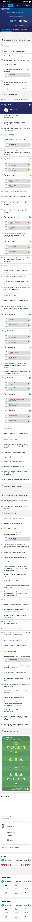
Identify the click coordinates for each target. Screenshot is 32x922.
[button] (27, 5)
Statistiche (24, 29)
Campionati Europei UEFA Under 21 (3, 5)
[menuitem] (12, 5)
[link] (10, 5)
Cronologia (16, 29)
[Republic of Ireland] (30, 105)
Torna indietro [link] (6, 9)
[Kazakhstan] (30, 217)
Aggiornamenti (6, 29)
